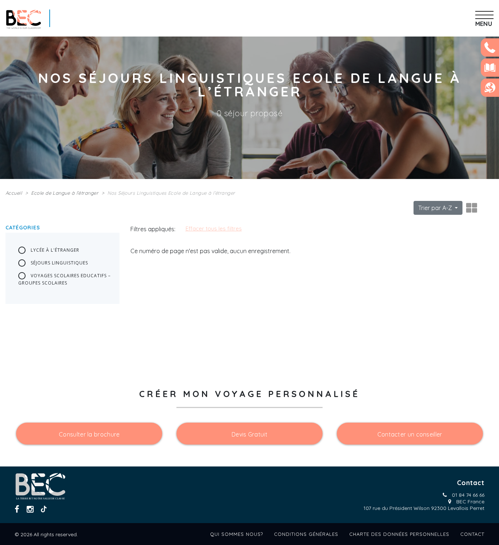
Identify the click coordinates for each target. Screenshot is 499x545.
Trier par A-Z (435, 207)
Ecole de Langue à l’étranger (64, 193)
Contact (472, 534)
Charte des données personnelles (399, 534)
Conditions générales (306, 534)
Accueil (13, 193)
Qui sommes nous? (236, 534)
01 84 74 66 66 (468, 495)
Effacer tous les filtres (214, 228)
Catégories (22, 227)
